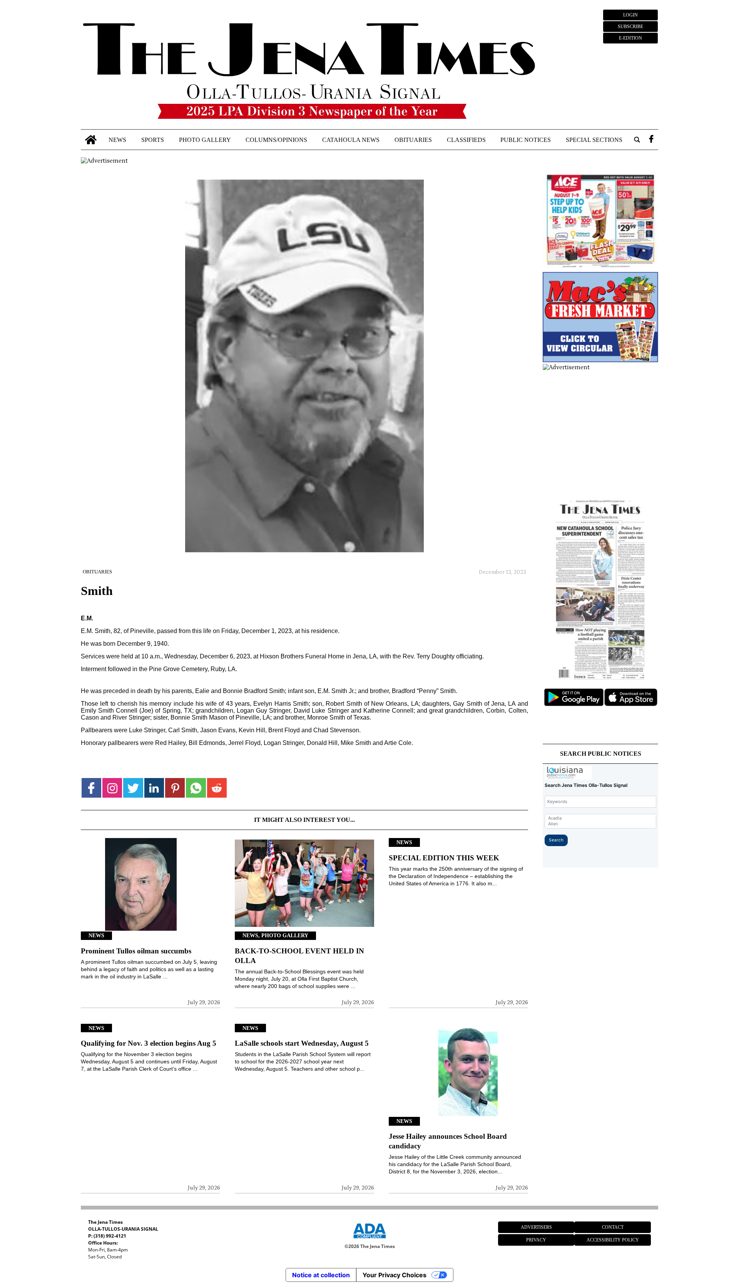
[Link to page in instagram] (112, 788)
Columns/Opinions (276, 139)
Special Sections (594, 139)
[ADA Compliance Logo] (369, 1239)
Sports (152, 139)
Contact (613, 1227)
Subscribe (630, 26)
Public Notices (525, 139)
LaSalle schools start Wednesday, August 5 (302, 1043)
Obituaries (413, 139)
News (117, 139)
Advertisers (536, 1227)
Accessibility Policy (613, 1240)
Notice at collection (321, 1275)
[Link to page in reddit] (217, 788)
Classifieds (466, 139)
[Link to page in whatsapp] (196, 788)
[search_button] (637, 140)
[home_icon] (91, 140)
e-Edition (630, 38)
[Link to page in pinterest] (175, 788)
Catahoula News (351, 139)
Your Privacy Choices (394, 1275)
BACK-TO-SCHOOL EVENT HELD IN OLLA (299, 956)
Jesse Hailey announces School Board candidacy (448, 1141)
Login (630, 15)
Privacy (536, 1240)
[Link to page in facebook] (91, 788)
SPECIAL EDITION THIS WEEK (444, 858)
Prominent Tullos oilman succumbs (136, 951)
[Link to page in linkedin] (154, 788)
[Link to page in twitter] (133, 788)
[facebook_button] (651, 140)
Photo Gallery (205, 139)
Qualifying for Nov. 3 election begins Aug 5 (148, 1043)
